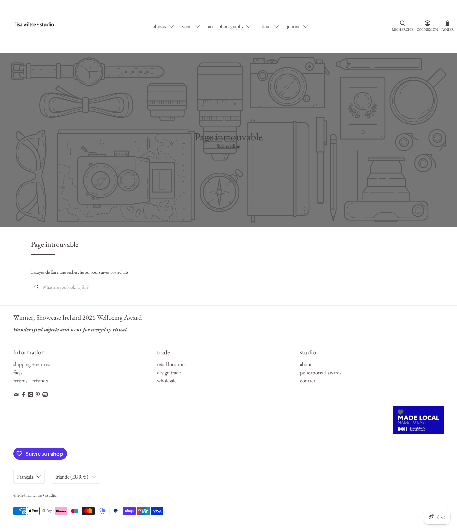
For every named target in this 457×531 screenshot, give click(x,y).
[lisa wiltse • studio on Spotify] (45, 395)
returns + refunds (30, 380)
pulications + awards (320, 372)
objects (159, 26)
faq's (17, 372)
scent (187, 26)
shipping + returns (31, 364)
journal (294, 26)
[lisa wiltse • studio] (38, 26)
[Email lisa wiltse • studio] (16, 395)
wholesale (166, 380)
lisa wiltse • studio (41, 495)
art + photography (226, 26)
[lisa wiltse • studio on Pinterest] (38, 395)
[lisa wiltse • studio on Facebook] (23, 395)
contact (307, 380)
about (265, 26)
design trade (169, 372)
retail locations (171, 364)
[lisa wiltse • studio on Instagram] (31, 395)
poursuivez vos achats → (112, 272)
